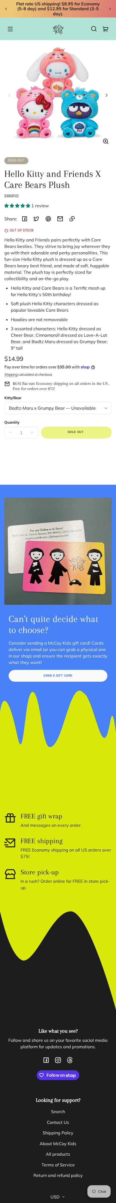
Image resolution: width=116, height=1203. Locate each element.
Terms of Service (58, 1164)
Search (58, 1111)
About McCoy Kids (58, 1143)
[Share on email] (60, 219)
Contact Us (58, 1122)
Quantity (11, 422)
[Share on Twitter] (36, 219)
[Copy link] (72, 219)
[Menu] (10, 29)
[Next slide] (110, 9)
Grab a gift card (58, 675)
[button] (94, 29)
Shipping (11, 374)
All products (58, 1154)
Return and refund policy (58, 1175)
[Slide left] (10, 95)
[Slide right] (106, 95)
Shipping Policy (58, 1132)
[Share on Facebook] (24, 219)
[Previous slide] (6, 9)
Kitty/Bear (12, 397)
